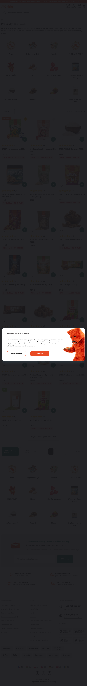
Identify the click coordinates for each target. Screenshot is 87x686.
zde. (8, 346)
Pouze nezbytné (16, 354)
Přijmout (40, 354)
